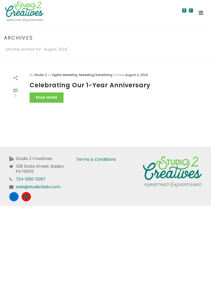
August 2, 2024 (136, 75)
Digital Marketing (64, 75)
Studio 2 (40, 75)
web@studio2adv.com (38, 187)
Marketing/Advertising (95, 75)
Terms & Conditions (96, 159)
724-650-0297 (31, 179)
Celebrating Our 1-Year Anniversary (90, 85)
